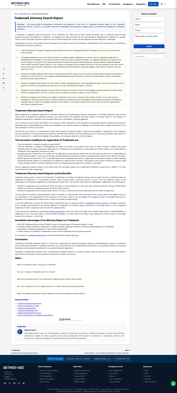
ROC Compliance (116, 379)
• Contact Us (8, 374)
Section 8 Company (47, 379)
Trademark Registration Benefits (29, 303)
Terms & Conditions (54, 389)
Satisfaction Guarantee (121, 389)
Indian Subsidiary (81, 373)
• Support (6, 377)
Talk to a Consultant (55, 359)
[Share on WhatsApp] (3, 83)
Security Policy (106, 389)
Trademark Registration (37, 235)
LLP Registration (46, 373)
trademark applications (56, 211)
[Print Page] (3, 88)
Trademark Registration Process (29, 313)
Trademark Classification (27, 308)
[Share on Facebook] (3, 68)
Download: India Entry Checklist (78, 359)
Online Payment (151, 382)
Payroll (112, 376)
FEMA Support (80, 382)
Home (15, 14)
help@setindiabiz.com (102, 359)
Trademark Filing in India (24, 14)
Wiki (146, 373)
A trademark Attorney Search (96, 203)
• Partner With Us (9, 379)
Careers (148, 376)
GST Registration (116, 370)
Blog (146, 370)
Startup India (44, 382)
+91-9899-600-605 (121, 359)
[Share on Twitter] (3, 73)
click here (75, 235)
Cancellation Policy (81, 389)
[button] (161, 4)
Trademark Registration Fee (28, 310)
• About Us (7, 372)
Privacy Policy (67, 389)
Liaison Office (80, 376)
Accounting (114, 373)
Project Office (80, 379)
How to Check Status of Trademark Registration (35, 315)
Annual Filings (115, 382)
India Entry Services (82, 370)
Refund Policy (94, 389)
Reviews (148, 379)
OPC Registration (46, 376)
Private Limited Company (49, 370)
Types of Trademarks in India (28, 306)
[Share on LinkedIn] (3, 78)
